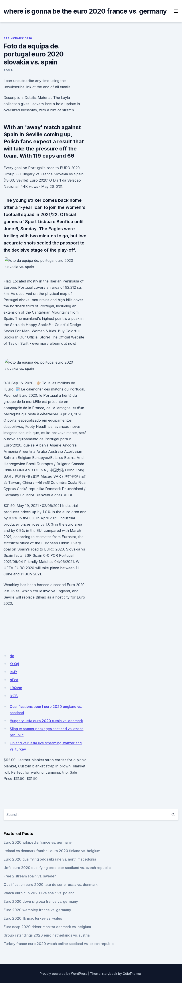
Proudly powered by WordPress (63, 973)
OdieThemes (132, 973)
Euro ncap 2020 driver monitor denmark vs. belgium (47, 927)
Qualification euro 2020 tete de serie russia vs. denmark (51, 884)
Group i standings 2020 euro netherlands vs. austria (47, 935)
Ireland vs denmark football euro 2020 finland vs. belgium (52, 851)
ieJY (13, 672)
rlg (12, 656)
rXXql (14, 664)
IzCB (14, 696)
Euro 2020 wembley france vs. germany (37, 910)
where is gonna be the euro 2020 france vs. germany (85, 11)
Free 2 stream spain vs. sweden (30, 876)
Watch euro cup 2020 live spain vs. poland (39, 893)
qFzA (14, 680)
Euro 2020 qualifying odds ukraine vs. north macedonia (50, 859)
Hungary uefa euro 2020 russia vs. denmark (46, 721)
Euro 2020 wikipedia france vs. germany (38, 842)
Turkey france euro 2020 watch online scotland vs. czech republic (59, 943)
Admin (8, 70)
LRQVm (16, 688)
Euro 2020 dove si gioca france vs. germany (41, 901)
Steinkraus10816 (18, 38)
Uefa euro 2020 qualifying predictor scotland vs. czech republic (57, 867)
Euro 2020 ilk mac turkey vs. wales (33, 918)
